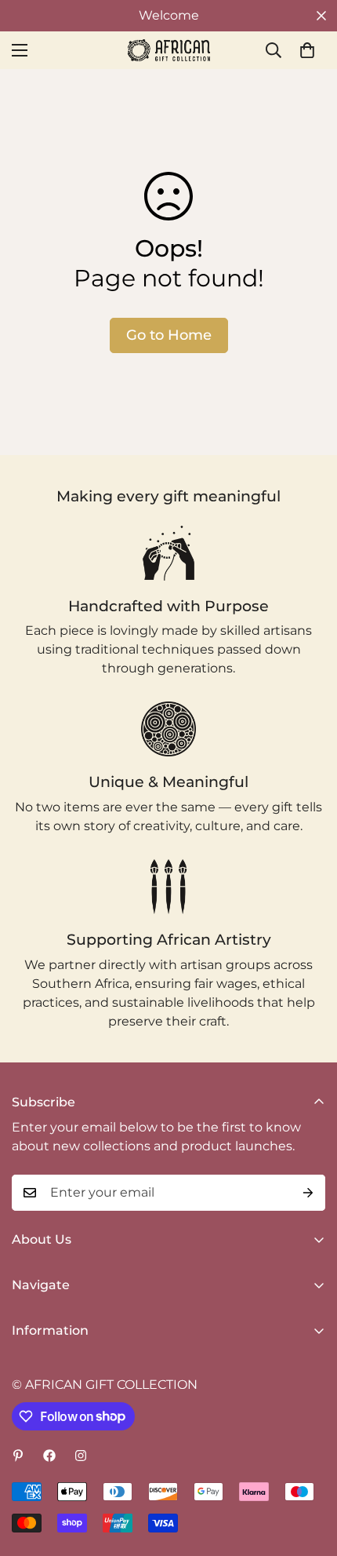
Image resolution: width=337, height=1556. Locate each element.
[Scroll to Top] (308, 1473)
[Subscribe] (308, 1193)
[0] (307, 50)
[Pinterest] (18, 1455)
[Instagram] (80, 1455)
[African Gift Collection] (169, 50)
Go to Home (169, 335)
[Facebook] (49, 1455)
